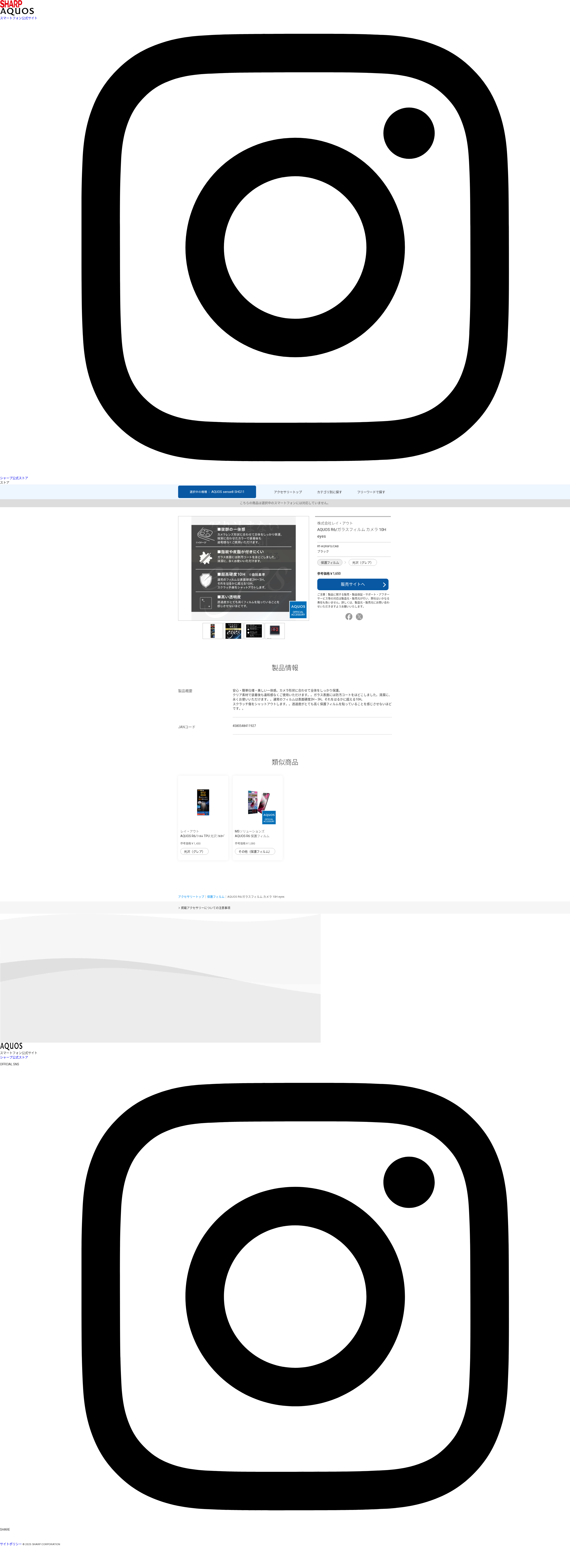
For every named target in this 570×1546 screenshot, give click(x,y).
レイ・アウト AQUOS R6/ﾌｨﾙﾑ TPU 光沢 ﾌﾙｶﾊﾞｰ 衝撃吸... (202, 836)
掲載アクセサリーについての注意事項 (205, 907)
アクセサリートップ (288, 492)
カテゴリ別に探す (329, 492)
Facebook (349, 616)
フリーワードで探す (371, 492)
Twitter (360, 616)
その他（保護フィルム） (255, 851)
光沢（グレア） (362, 562)
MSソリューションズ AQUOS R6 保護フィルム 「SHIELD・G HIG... (252, 836)
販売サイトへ (353, 584)
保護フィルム (330, 562)
